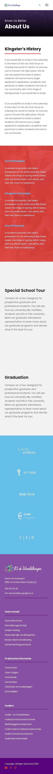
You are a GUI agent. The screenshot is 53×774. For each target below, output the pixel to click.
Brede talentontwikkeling (18, 639)
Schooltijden (11, 691)
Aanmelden (11, 682)
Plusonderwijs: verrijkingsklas (20, 634)
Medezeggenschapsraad (18, 724)
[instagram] (15, 768)
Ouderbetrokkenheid (16, 738)
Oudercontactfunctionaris (19, 733)
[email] (6, 768)
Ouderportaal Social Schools (20, 719)
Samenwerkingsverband (18, 644)
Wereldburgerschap (15, 625)
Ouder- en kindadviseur (17, 714)
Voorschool (11, 667)
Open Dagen (11, 672)
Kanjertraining (12, 630)
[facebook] (11, 768)
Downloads (11, 677)
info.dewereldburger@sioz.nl (19, 593)
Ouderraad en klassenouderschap (23, 729)
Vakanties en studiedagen (18, 686)
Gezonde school (13, 620)
